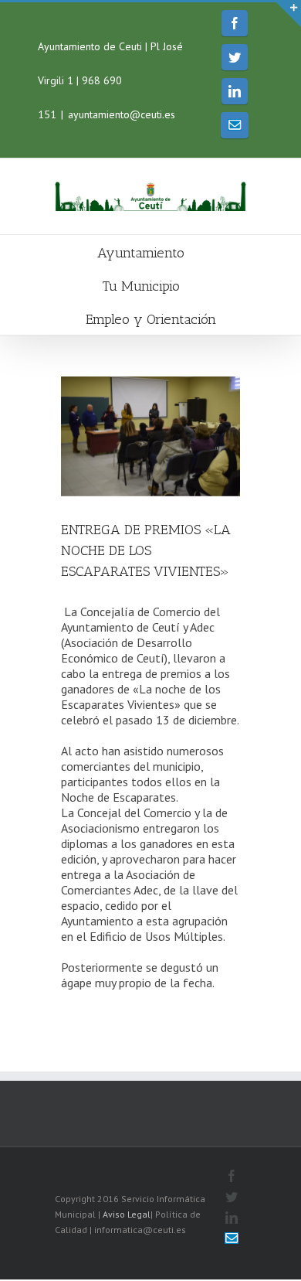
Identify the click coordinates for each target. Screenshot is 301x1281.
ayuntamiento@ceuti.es (121, 114)
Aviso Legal (126, 1214)
